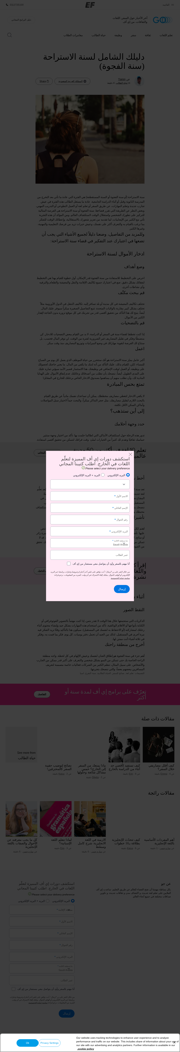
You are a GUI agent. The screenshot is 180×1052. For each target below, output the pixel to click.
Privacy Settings (49, 1042)
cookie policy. (85, 1048)
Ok (27, 1042)
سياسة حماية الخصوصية (120, 578)
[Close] (174, 1042)
